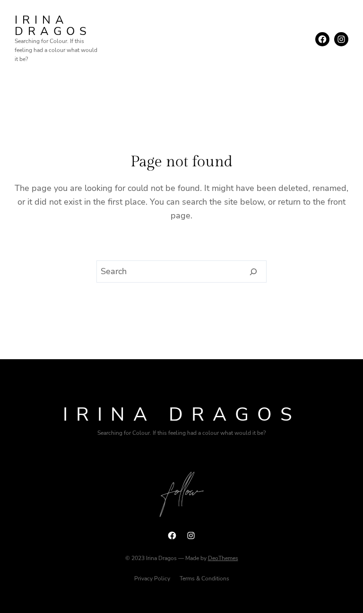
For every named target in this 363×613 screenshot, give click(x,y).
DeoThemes (223, 558)
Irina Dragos (53, 25)
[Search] (253, 272)
